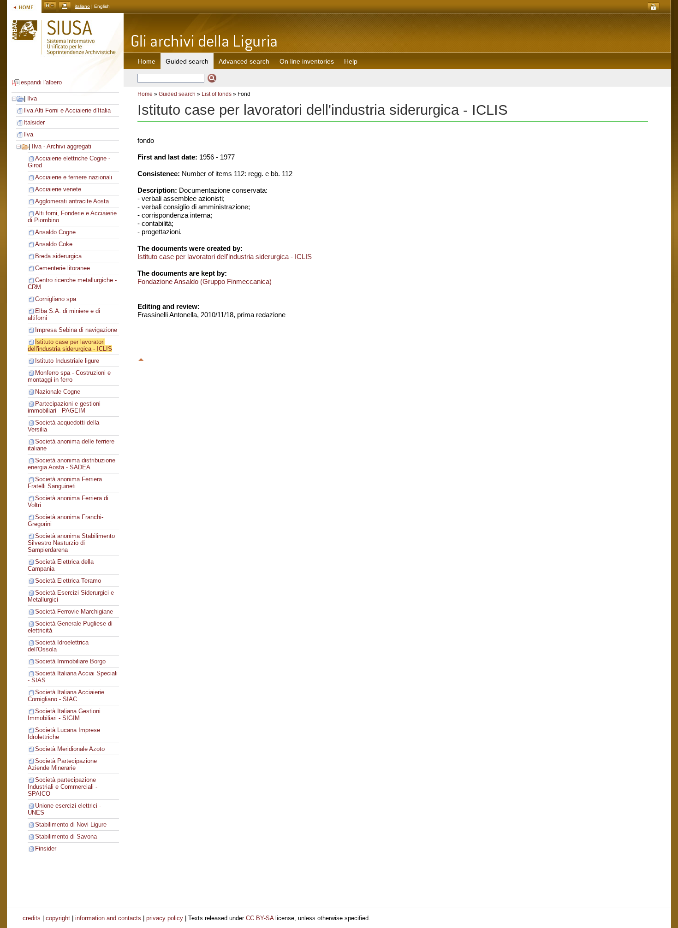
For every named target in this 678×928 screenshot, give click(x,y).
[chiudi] (18, 146)
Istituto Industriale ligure (67, 360)
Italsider (34, 122)
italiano (82, 6)
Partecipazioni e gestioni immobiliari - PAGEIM (64, 407)
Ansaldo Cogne (55, 232)
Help (350, 61)
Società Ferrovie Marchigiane (74, 611)
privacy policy (164, 918)
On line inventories (307, 61)
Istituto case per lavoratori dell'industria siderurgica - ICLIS (70, 345)
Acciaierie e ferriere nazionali (73, 177)
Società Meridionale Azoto (70, 748)
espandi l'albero (41, 82)
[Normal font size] (50, 6)
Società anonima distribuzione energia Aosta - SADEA (71, 464)
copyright (58, 918)
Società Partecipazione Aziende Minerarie (62, 764)
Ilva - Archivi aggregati (61, 146)
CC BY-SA (260, 918)
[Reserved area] (653, 7)
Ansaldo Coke (53, 244)
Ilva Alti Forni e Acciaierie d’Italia (67, 110)
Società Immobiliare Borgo (70, 661)
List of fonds (217, 94)
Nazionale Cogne (57, 391)
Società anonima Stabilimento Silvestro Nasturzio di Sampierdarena (71, 542)
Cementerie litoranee (62, 268)
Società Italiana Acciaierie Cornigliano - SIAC (66, 696)
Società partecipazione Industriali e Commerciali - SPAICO (62, 786)
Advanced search (244, 61)
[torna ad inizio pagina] (141, 358)
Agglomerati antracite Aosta (72, 201)
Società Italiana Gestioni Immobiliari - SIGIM (64, 714)
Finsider (45, 848)
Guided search (177, 94)
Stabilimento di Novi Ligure (71, 824)
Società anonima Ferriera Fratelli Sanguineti (65, 483)
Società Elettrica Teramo (68, 580)
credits (32, 918)
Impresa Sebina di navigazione (76, 329)
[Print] (65, 6)
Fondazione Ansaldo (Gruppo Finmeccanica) (204, 281)
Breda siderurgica (58, 256)
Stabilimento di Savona (66, 836)
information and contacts (108, 918)
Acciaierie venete (58, 189)
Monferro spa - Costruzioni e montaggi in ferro (69, 376)
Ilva (32, 98)
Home (146, 61)
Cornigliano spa (55, 299)
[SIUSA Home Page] (24, 6)
